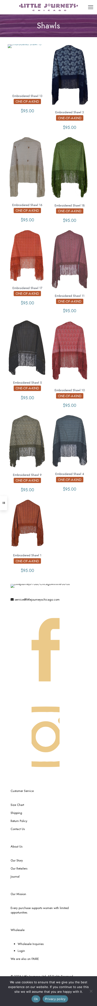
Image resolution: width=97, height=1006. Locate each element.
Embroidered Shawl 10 (70, 390)
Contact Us (18, 829)
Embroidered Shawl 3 (69, 112)
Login (21, 951)
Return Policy (19, 821)
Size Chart (17, 805)
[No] (91, 991)
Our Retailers (19, 868)
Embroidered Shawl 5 (27, 382)
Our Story (17, 860)
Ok (36, 999)
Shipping (16, 813)
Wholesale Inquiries (31, 944)
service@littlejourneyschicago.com (37, 599)
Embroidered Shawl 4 (69, 474)
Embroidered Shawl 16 (27, 205)
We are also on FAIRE (25, 959)
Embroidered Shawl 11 (70, 296)
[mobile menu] (91, 7)
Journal (15, 876)
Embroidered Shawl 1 (27, 555)
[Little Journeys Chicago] (48, 7)
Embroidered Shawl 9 (27, 475)
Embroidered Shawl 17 (27, 288)
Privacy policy (55, 999)
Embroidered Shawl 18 (70, 205)
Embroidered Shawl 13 (27, 96)
